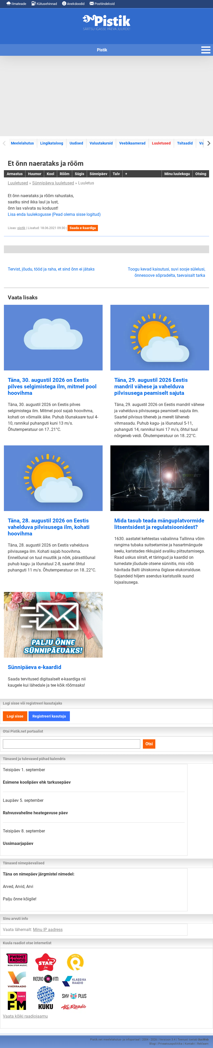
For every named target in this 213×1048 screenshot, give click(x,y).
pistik (21, 228)
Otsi (149, 743)
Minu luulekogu (177, 174)
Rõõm (64, 174)
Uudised (76, 143)
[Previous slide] (4, 143)
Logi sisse (15, 716)
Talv (116, 174)
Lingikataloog (51, 143)
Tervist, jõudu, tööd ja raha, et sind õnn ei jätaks (51, 269)
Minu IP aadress (48, 929)
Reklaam (203, 1043)
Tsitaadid (185, 143)
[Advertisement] (106, 96)
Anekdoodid (75, 4)
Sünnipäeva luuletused (53, 183)
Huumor (34, 174)
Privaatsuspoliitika (170, 1043)
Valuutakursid (101, 143)
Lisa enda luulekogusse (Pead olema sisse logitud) (54, 214)
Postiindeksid (104, 4)
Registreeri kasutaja (49, 716)
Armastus (15, 174)
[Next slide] (208, 143)
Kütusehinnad (46, 4)
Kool (50, 174)
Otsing (200, 174)
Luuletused (161, 143)
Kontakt (190, 1043)
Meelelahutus (22, 143)
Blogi (152, 1043)
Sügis (79, 174)
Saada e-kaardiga (83, 228)
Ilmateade (18, 4)
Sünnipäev (98, 174)
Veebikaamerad (132, 143)
